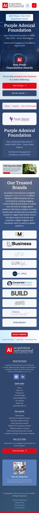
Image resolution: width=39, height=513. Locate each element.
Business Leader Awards (19, 421)
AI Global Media (19, 195)
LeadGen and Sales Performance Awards (19, 433)
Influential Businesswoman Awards (19, 431)
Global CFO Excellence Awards (19, 426)
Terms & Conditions (19, 500)
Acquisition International (21, 493)
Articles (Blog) (19, 395)
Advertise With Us (19, 406)
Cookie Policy (19, 503)
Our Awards (19, 401)
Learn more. (27, 372)
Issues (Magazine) (19, 398)
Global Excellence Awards (19, 428)
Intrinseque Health (29, 339)
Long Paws (17, 339)
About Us (19, 390)
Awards (16, 106)
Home (7, 106)
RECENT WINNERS (19, 334)
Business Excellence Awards (19, 418)
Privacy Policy (19, 505)
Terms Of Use (19, 508)
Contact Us (19, 393)
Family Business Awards (19, 423)
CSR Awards (19, 416)
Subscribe (19, 403)
